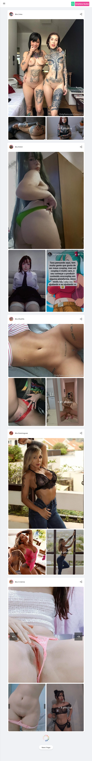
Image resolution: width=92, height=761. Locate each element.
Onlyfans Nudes (82, 4)
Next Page (46, 747)
